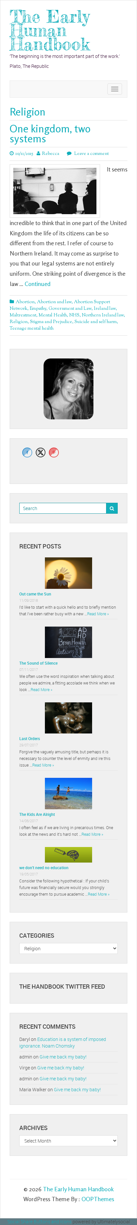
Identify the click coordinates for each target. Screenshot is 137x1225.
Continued (38, 283)
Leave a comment (91, 154)
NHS (74, 315)
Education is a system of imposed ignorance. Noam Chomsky (62, 1042)
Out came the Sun (35, 593)
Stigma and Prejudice (51, 322)
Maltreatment (23, 315)
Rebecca (50, 154)
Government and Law (70, 309)
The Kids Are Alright (37, 814)
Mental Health (53, 315)
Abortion (25, 302)
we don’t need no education (43, 867)
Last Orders (29, 738)
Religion (19, 322)
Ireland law (105, 309)
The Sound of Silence (38, 663)
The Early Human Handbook (50, 30)
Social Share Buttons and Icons (39, 1221)
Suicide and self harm (95, 322)
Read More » (98, 613)
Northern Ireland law (103, 315)
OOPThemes (97, 1198)
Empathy (38, 309)
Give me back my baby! (63, 1057)
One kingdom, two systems (50, 133)
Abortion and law (54, 302)
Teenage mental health (32, 328)
